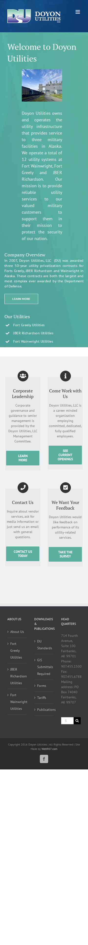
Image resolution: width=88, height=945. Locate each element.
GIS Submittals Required (44, 667)
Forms (41, 685)
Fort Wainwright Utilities (17, 702)
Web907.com (49, 749)
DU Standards (44, 644)
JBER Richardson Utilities (17, 676)
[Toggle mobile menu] (78, 11)
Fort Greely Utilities (16, 650)
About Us (17, 632)
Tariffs (41, 697)
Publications (44, 709)
